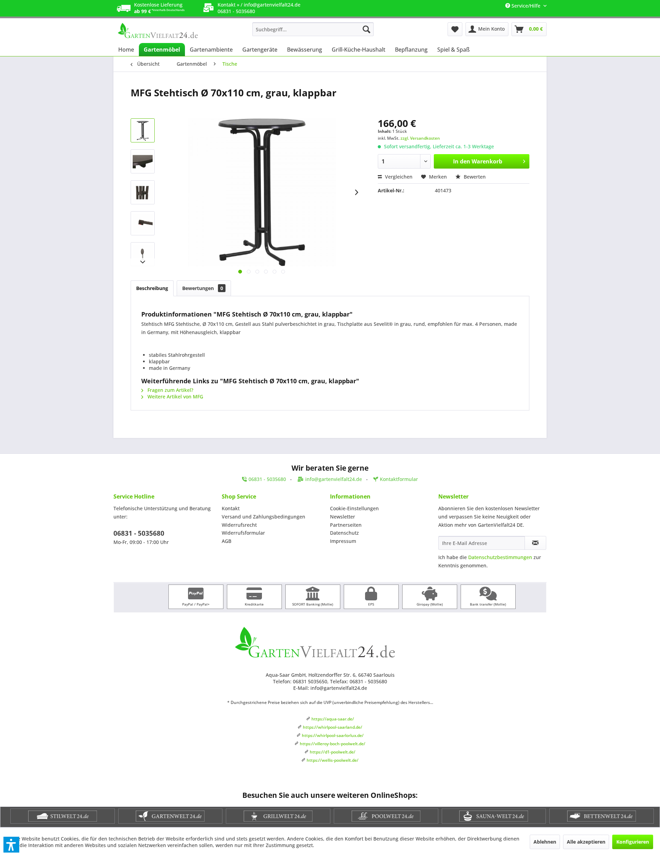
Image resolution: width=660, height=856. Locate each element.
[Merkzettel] (455, 29)
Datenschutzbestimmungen (500, 557)
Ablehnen (545, 841)
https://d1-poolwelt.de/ (332, 752)
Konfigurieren (632, 841)
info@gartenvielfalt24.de (272, 4)
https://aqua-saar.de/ (332, 719)
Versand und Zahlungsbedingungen (263, 516)
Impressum (343, 541)
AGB (226, 541)
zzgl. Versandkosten (420, 138)
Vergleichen (398, 176)
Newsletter (342, 516)
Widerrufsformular (243, 532)
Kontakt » (228, 4)
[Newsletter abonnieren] (535, 543)
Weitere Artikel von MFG (174, 396)
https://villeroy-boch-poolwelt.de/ (332, 744)
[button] (11, 845)
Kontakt (231, 508)
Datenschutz (344, 532)
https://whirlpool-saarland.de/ (332, 727)
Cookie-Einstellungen (354, 508)
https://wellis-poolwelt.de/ (333, 760)
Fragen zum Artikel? (169, 390)
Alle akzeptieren (586, 841)
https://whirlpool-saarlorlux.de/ (333, 735)
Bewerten (474, 176)
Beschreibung (152, 288)
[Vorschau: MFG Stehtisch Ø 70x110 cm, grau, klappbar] (143, 130)
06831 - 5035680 (138, 533)
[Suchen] (366, 29)
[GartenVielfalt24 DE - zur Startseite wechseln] (169, 31)
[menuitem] (313, 29)
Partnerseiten (346, 525)
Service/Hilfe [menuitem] (526, 5)
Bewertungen (202, 288)
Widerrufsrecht (239, 525)
